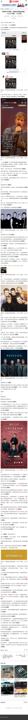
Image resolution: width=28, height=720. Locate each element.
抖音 (16, 485)
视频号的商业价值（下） (6, 695)
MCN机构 (7, 16)
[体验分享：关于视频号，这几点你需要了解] (7, 671)
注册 (21, 708)
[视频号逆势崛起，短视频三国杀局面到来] (20, 671)
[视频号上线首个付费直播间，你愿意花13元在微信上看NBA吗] (20, 688)
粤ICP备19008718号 (4, 717)
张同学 (19, 485)
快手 (19, 496)
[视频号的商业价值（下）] (7, 688)
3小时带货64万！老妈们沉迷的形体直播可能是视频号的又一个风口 (8, 656)
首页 (3, 9)
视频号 (6, 650)
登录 (8, 708)
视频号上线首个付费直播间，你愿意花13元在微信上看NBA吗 (20, 697)
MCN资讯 (7, 9)
